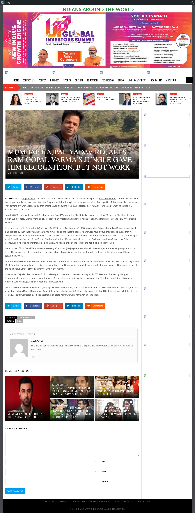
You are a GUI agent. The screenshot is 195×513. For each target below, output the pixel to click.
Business (28, 94)
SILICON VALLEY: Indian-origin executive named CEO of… (33, 100)
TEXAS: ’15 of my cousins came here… (106, 98)
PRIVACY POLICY (123, 501)
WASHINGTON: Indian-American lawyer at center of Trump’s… (70, 99)
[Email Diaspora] (33, 356)
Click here (125, 345)
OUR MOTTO (78, 501)
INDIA (19, 321)
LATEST (10, 87)
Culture (137, 94)
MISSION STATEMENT (56, 501)
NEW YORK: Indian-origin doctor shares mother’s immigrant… (141, 100)
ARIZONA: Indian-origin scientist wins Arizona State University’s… (179, 100)
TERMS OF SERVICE (100, 501)
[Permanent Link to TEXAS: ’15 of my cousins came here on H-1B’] (89, 99)
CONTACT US (143, 501)
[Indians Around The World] (97, 9)
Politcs (64, 94)
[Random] (189, 80)
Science (173, 94)
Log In (9, 2)
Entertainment (26, 317)
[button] (6, 40)
